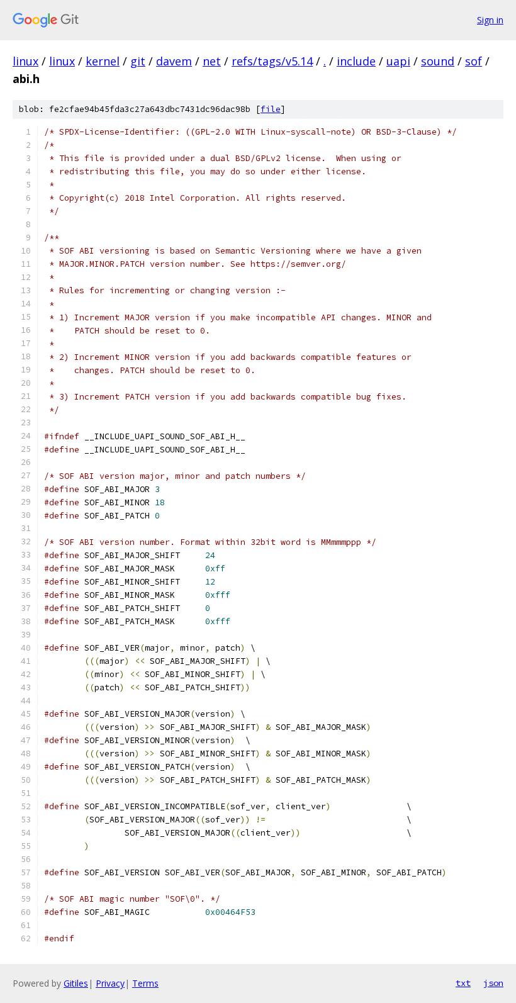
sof (473, 61)
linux (25, 61)
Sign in (490, 20)
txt (463, 983)
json (493, 983)
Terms (145, 983)
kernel (103, 61)
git (137, 61)
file (271, 109)
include (356, 61)
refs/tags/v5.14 (272, 61)
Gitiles (76, 983)
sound (437, 61)
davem (174, 61)
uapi (398, 61)
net (212, 61)
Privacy (110, 983)
